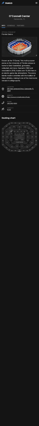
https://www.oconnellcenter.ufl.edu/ (18, 97)
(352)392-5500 (12, 103)
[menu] (36, 3)
